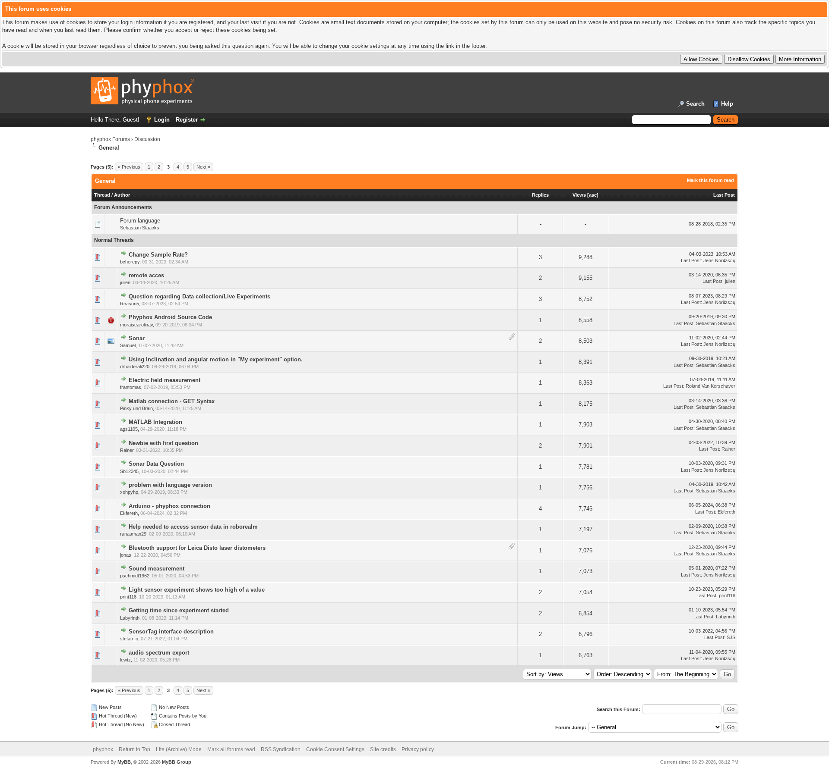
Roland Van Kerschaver (710, 386)
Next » (203, 166)
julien (125, 282)
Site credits (383, 749)
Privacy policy (418, 749)
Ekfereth (129, 513)
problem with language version (170, 485)
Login (162, 119)
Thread (102, 194)
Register (187, 119)
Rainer (126, 450)
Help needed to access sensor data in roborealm (193, 526)
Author (122, 194)
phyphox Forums (110, 139)
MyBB (124, 762)
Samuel (128, 345)
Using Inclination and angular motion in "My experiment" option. (216, 359)
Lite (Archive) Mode (179, 749)
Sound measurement (156, 568)
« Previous (129, 166)
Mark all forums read (231, 749)
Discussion (147, 139)
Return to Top (134, 749)
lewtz (125, 659)
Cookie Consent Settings (335, 749)
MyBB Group (176, 762)
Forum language (140, 220)
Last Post (724, 194)
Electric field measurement (164, 380)
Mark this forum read (710, 180)
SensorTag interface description (171, 631)
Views (579, 194)
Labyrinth (129, 618)
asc (593, 194)
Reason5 (129, 303)
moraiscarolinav (136, 324)
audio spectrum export (159, 652)
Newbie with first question (163, 443)
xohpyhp (129, 492)
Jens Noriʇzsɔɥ (719, 260)
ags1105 (129, 429)
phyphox (103, 749)
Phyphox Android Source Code (170, 317)
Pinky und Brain (136, 408)
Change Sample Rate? (158, 254)
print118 (128, 596)
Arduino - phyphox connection (169, 506)
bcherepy (129, 261)
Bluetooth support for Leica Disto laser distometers (197, 548)
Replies (540, 194)
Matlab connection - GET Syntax (172, 401)
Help (727, 103)
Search (695, 103)
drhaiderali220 (134, 366)
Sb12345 (129, 471)
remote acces (146, 275)
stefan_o (129, 638)
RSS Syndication (281, 749)
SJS (731, 637)
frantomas (130, 387)
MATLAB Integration (155, 422)
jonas (125, 555)
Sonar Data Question (156, 464)
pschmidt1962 (134, 575)
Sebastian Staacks (139, 227)
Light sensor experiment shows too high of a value (197, 589)
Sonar (137, 338)
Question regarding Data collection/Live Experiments (199, 296)
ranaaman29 (133, 533)
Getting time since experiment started (179, 610)
